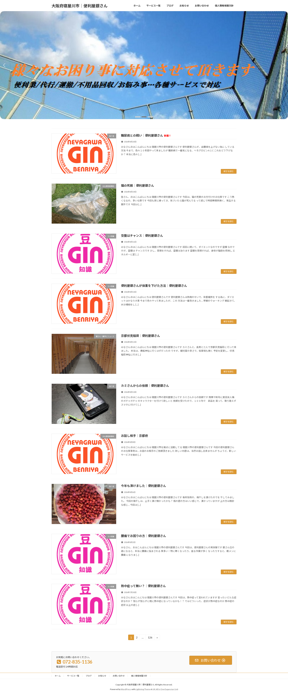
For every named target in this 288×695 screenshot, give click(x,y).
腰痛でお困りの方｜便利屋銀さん (143, 536)
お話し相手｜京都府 (134, 435)
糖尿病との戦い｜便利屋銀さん (146, 135)
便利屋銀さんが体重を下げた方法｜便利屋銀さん (154, 285)
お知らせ (102, 676)
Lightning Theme (143, 689)
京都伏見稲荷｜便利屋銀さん (140, 336)
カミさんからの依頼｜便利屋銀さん (145, 385)
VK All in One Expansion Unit (165, 689)
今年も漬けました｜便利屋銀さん (143, 486)
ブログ (89, 676)
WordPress (126, 689)
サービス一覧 (73, 676)
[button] (137, 116)
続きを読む (229, 171)
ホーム (58, 676)
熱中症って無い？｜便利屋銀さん (143, 586)
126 (150, 638)
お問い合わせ (119, 676)
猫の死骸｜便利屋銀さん (137, 185)
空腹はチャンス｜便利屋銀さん (142, 235)
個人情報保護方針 (139, 676)
